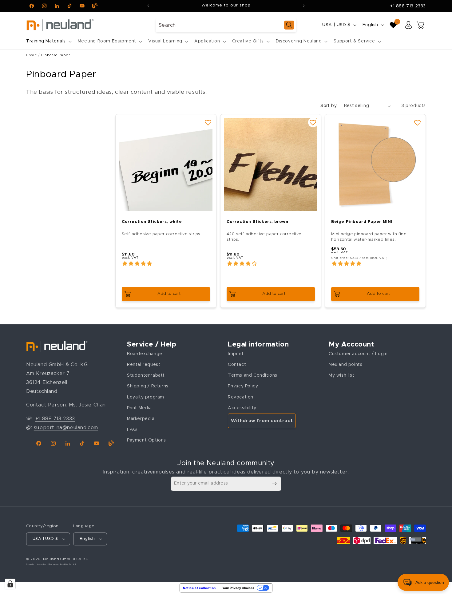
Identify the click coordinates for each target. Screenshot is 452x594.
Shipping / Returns (148, 386)
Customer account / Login (358, 353)
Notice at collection (199, 588)
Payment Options (146, 440)
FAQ (132, 429)
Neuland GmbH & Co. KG (66, 559)
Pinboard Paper (55, 55)
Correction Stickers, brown (257, 222)
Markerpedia (141, 418)
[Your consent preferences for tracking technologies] (10, 584)
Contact (237, 364)
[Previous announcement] (148, 6)
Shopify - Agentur (36, 564)
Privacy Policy (243, 386)
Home (31, 55)
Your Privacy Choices (238, 588)
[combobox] (226, 25)
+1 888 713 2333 (408, 6)
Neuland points (345, 364)
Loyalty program (145, 397)
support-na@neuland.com (66, 427)
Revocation (240, 397)
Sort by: (329, 106)
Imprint (236, 353)
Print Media (139, 408)
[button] (48, 41)
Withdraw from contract (262, 420)
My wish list (341, 375)
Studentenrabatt (146, 375)
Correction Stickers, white (152, 222)
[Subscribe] (274, 484)
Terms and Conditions (252, 375)
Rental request (143, 364)
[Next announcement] (304, 6)
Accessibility (242, 408)
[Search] (289, 25)
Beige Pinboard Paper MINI (361, 222)
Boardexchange (144, 353)
